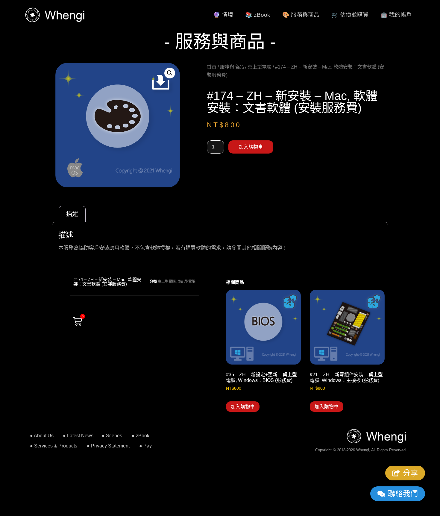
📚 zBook (257, 15)
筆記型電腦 (186, 282)
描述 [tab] (72, 214)
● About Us (42, 435)
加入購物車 (251, 146)
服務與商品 (232, 66)
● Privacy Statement (108, 445)
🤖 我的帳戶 (396, 15)
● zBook (140, 435)
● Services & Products (53, 445)
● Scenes (112, 435)
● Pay (145, 445)
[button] (169, 73)
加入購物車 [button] (243, 406)
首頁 (211, 66)
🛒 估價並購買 (349, 15)
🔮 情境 (223, 15)
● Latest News (78, 435)
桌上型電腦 (259, 66)
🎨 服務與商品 (300, 15)
